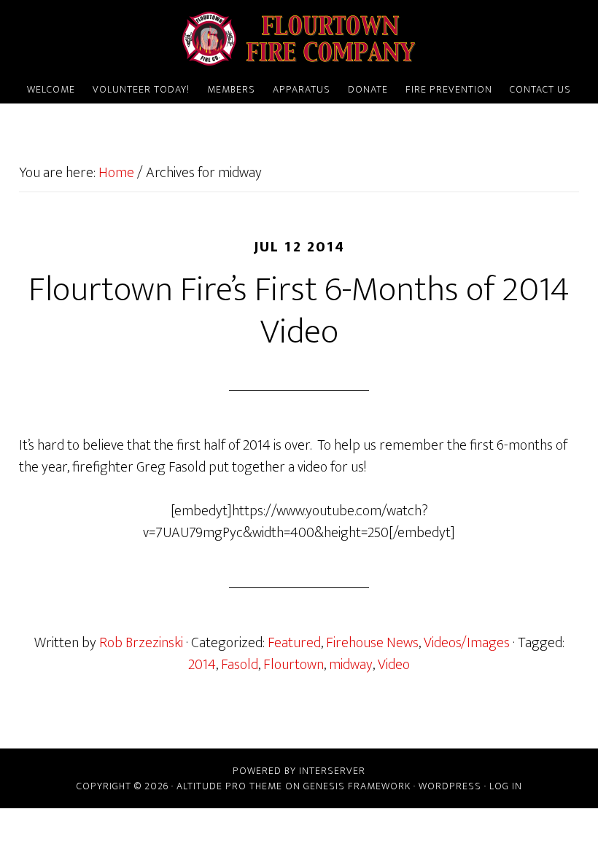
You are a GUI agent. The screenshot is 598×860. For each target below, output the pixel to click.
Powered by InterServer (299, 770)
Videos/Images (467, 642)
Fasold (239, 664)
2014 (202, 664)
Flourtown (293, 664)
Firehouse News (372, 642)
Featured (294, 642)
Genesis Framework (357, 786)
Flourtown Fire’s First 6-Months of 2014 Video (299, 311)
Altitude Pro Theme (229, 786)
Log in (505, 786)
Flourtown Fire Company (299, 38)
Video (394, 664)
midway (351, 664)
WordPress (450, 786)
